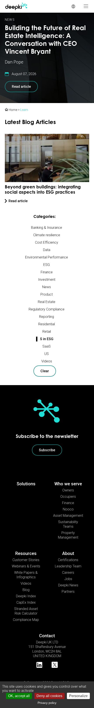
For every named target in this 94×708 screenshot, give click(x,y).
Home (12, 110)
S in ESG (46, 339)
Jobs (68, 579)
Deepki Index (26, 596)
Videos (46, 361)
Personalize (78, 696)
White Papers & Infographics (26, 574)
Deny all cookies (49, 696)
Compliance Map (26, 620)
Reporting (46, 317)
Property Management (68, 535)
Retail (46, 331)
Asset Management (68, 515)
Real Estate (46, 302)
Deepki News (68, 585)
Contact (47, 635)
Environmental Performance (46, 257)
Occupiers (68, 496)
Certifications (68, 560)
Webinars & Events (26, 566)
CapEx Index (26, 602)
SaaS (46, 346)
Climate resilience (46, 235)
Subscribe (47, 450)
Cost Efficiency (46, 242)
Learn (24, 110)
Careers (68, 572)
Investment (46, 279)
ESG (46, 265)
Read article (21, 86)
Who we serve (68, 483)
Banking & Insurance (46, 228)
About (68, 553)
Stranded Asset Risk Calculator (26, 611)
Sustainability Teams (68, 524)
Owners (68, 490)
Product (46, 294)
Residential (46, 324)
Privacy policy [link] (47, 703)
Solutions (26, 483)
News (10, 19)
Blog (26, 590)
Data (46, 250)
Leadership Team (68, 566)
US (46, 354)
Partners (68, 591)
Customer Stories (25, 560)
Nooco (68, 509)
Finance (47, 272)
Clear (44, 371)
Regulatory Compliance (46, 309)
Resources (26, 553)
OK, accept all (19, 696)
